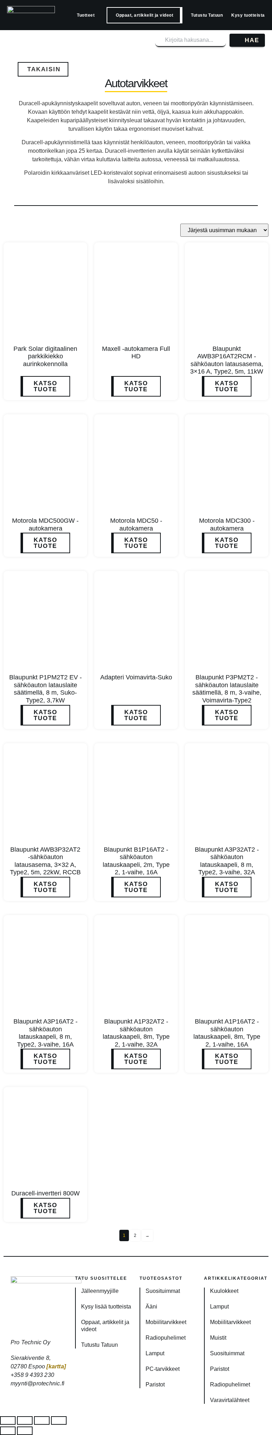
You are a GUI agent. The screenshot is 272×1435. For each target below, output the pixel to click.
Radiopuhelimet (166, 1338)
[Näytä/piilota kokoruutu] (25, 1420)
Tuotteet (86, 15)
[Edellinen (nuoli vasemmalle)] (8, 1430)
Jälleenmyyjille (100, 1291)
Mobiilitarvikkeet (166, 1322)
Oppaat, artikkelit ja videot (144, 15)
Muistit (218, 1338)
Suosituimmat (163, 1291)
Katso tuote (45, 386)
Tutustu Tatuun (207, 15)
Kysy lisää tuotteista (106, 1307)
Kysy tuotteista (248, 15)
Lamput (155, 1353)
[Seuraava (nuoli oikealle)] (25, 1430)
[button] (43, 69)
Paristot (155, 1384)
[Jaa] (42, 1420)
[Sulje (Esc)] (59, 1420)
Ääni (151, 1307)
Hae (252, 40)
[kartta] (56, 1366)
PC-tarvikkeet (163, 1369)
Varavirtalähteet (229, 1400)
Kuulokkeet (224, 1291)
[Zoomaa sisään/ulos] (8, 1420)
